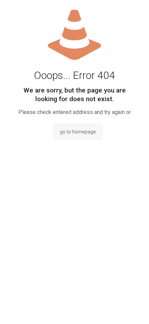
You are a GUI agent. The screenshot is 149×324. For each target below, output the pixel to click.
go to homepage (78, 132)
